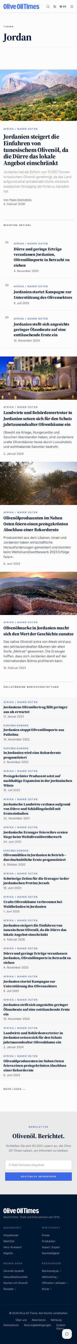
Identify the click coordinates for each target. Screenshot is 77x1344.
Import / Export (51, 1247)
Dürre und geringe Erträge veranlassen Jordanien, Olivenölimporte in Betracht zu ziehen (41, 257)
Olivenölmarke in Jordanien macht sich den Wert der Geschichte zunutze (38, 631)
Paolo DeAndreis (20, 200)
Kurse (45, 1289)
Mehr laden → (14, 1089)
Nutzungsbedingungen (37, 1325)
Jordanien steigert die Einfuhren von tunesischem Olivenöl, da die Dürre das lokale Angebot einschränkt (35, 149)
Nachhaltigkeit (50, 1253)
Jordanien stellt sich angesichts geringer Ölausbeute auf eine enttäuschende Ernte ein (41, 329)
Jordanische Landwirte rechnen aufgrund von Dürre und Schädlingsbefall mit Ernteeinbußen (36, 809)
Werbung (56, 1320)
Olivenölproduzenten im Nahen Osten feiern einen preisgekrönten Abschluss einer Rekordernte (35, 524)
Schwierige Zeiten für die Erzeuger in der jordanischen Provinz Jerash (36, 880)
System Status (60, 1326)
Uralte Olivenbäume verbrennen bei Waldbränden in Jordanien (32, 904)
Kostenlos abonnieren (38, 1176)
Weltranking (49, 1277)
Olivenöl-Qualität (13, 1271)
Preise (46, 1235)
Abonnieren (39, 1320)
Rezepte (8, 1289)
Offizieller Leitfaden (54, 1283)
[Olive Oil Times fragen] (67, 1334)
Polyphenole (10, 1235)
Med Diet (8, 1241)
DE (65, 6)
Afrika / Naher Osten (20, 129)
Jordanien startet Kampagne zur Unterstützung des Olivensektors (43, 294)
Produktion (48, 1241)
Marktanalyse (50, 1271)
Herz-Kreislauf (12, 1247)
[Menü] (71, 6)
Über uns (21, 1320)
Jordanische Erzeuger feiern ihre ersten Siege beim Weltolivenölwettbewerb (35, 834)
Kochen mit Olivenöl (15, 1283)
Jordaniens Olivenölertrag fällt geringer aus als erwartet (35, 709)
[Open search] (48, 6)
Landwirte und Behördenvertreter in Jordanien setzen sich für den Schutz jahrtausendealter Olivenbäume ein (37, 418)
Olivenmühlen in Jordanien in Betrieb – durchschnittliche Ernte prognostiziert (34, 857)
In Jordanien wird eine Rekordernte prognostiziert (32, 755)
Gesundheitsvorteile (15, 1277)
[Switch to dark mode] (55, 6)
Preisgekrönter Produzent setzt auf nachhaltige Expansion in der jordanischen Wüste (37, 780)
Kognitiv (8, 1253)
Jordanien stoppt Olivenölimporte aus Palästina (33, 732)
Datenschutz (11, 1325)
